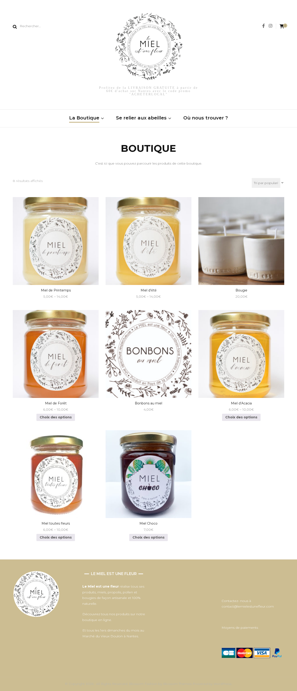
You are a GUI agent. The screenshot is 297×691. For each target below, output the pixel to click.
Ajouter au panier (241, 239)
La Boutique (84, 118)
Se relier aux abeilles (141, 118)
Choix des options (56, 239)
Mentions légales (235, 574)
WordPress (222, 684)
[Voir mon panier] (282, 26)
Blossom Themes (178, 684)
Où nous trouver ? (205, 118)
